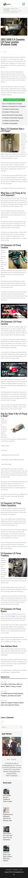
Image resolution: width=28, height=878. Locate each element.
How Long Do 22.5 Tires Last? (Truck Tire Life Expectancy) (7, 836)
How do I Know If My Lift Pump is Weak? (12, 115)
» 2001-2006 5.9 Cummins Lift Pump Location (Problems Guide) (12, 12)
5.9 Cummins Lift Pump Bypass (10, 123)
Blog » (16, 8)
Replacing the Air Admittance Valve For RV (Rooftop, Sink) (8, 817)
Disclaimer (15, 869)
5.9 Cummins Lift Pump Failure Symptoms (12, 118)
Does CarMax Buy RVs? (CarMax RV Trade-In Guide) (7, 798)
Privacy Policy (9, 869)
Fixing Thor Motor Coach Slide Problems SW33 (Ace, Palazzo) (7, 857)
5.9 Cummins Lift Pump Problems (10, 120)
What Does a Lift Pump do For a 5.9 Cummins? (14, 106)
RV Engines (6, 10)
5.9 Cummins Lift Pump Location (10, 109)
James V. (16, 48)
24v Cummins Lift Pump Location (10, 112)
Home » (13, 8)
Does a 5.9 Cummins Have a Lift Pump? (12, 103)
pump (13, 616)
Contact (20, 869)
